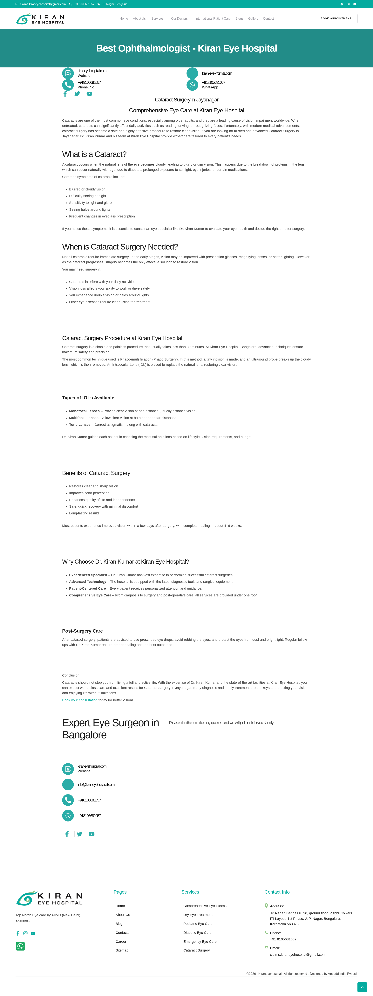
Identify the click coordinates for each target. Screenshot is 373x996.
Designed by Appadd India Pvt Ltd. (333, 973)
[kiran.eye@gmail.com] (192, 73)
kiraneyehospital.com (92, 71)
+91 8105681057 (283, 939)
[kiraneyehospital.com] (68, 73)
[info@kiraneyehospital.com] (68, 784)
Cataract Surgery (196, 950)
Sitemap (122, 950)
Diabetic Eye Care (197, 933)
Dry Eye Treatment (198, 915)
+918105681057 (89, 82)
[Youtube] (354, 4)
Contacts (122, 933)
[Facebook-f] (18, 933)
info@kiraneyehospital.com (96, 784)
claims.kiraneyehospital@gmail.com (298, 955)
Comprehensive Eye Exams (205, 906)
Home (120, 906)
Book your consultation (80, 700)
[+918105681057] (68, 85)
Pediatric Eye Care (198, 924)
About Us (123, 915)
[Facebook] (342, 4)
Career (121, 942)
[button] (165, 18)
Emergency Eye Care (200, 942)
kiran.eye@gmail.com (217, 73)
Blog (119, 924)
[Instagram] (348, 4)
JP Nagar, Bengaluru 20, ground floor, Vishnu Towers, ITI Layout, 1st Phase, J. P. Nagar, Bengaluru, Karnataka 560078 (311, 918)
